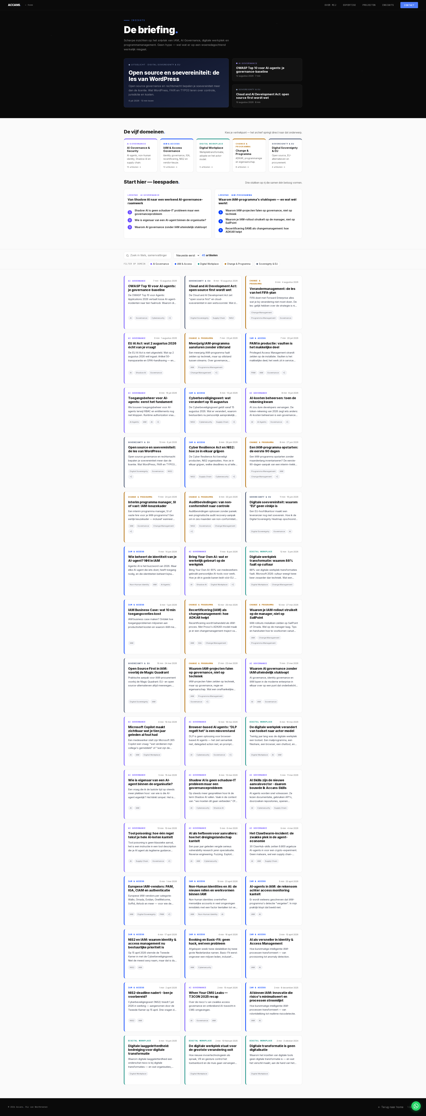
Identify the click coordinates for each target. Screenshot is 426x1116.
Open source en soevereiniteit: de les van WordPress (152, 449)
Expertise (349, 4)
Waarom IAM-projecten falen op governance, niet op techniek (258, 212)
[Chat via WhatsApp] (416, 1106)
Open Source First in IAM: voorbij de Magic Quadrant (148, 670)
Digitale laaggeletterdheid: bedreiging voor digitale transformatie (148, 1050)
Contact (409, 4)
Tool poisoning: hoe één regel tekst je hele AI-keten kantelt (151, 835)
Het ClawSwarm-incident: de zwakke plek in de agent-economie (272, 837)
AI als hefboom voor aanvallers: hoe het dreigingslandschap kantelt (213, 837)
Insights (388, 4)
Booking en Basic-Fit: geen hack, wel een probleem (209, 941)
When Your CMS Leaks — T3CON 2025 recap (208, 995)
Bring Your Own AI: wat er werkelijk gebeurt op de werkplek (208, 560)
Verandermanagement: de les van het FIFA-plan (272, 291)
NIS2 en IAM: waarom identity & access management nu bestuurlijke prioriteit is (152, 943)
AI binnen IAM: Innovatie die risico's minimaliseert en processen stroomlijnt (271, 996)
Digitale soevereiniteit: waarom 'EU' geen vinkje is (274, 504)
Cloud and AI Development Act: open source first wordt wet (213, 288)
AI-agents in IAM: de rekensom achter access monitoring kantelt (273, 890)
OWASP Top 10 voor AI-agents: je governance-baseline (152, 288)
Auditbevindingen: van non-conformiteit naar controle (210, 504)
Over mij (330, 4)
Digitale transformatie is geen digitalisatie (272, 1048)
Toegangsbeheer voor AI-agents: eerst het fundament (150, 400)
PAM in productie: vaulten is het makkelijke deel (271, 345)
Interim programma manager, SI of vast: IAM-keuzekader (152, 504)
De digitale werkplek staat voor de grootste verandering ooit (212, 1048)
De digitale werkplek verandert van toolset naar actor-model (273, 729)
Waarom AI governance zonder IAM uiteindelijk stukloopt (171, 227)
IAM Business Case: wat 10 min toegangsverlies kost (152, 612)
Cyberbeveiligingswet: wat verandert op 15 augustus (209, 400)
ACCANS (14, 5)
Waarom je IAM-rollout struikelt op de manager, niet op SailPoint (260, 221)
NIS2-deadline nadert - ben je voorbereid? (150, 995)
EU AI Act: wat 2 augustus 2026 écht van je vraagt (152, 345)
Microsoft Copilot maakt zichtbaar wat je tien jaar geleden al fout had (147, 731)
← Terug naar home (390, 1107)
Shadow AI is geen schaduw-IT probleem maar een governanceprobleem (167, 212)
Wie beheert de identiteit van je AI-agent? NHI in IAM (152, 559)
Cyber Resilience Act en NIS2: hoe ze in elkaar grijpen (212, 449)
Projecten (369, 4)
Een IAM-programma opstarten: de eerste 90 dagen (274, 449)
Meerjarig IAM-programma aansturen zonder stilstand (209, 345)
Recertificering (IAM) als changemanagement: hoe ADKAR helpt (257, 230)
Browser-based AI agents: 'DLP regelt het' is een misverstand (213, 729)
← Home (29, 4)
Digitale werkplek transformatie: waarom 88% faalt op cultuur (271, 560)
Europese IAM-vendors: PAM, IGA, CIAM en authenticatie (151, 888)
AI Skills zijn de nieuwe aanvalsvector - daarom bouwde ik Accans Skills (268, 784)
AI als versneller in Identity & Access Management (271, 941)
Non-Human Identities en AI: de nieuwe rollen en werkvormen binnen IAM (213, 890)
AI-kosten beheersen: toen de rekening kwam (273, 400)
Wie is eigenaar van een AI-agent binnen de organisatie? (170, 220)
